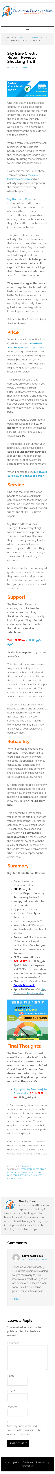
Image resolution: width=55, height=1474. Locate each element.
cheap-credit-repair (17, 1172)
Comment (13, 1343)
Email (11, 1391)
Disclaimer (28, 1462)
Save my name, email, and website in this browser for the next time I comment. (24, 1430)
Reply (15, 1298)
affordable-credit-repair (33, 1169)
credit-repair (34, 1172)
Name (11, 1375)
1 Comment (26, 67)
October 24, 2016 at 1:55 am (34, 1259)
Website (12, 1406)
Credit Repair (26, 1166)
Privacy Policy (43, 1462)
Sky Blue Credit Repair (19, 199)
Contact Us (27, 1466)
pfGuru (16, 1462)
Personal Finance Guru (27, 13)
